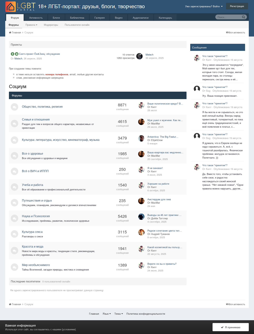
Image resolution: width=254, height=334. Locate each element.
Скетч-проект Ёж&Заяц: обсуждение (39, 54)
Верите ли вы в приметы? (161, 263)
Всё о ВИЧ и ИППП (35, 171)
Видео (119, 17)
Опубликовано (228, 59)
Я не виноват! (155, 168)
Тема (117, 313)
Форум (15, 17)
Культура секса (32, 231)
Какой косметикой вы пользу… (164, 247)
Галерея (99, 17)
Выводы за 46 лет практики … (164, 215)
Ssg (208, 90)
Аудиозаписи (141, 17)
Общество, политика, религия (42, 106)
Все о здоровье (32, 153)
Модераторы (51, 24)
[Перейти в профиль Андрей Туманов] (141, 232)
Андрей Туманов (160, 234)
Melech (18, 58)
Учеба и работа (32, 185)
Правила (30, 24)
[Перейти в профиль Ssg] (197, 89)
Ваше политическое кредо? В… (165, 103)
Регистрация (237, 6)
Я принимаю (232, 327)
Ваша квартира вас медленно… (165, 152)
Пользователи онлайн (77, 24)
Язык (106, 313)
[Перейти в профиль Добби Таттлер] (141, 216)
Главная (94, 313)
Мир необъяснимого (36, 265)
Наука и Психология (36, 216)
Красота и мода (32, 246)
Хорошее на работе (158, 183)
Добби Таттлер (159, 218)
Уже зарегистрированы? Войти (203, 6)
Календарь (165, 17)
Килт (154, 107)
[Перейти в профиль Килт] (141, 105)
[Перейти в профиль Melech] (139, 56)
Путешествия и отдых (37, 200)
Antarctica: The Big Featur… (162, 136)
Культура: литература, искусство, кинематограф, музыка (60, 139)
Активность (36, 17)
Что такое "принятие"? (214, 56)
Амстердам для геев (159, 199)
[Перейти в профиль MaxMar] (141, 122)
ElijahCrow (157, 140)
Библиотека (77, 17)
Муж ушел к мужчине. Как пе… (165, 120)
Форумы (14, 24)
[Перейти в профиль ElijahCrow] (141, 138)
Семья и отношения (36, 119)
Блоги (56, 17)
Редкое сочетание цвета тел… (164, 230)
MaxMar (155, 123)
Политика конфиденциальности (145, 313)
